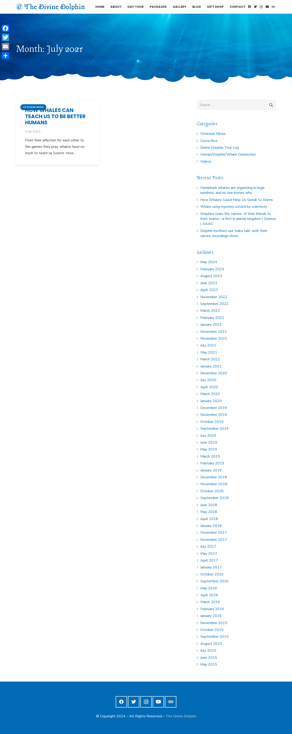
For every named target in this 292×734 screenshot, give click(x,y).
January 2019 (211, 470)
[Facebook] (249, 7)
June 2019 (208, 442)
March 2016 (210, 601)
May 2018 (208, 511)
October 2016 (212, 574)
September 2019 (214, 428)
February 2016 (212, 609)
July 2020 (208, 380)
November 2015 (213, 622)
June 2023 (208, 283)
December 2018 (213, 477)
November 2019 (213, 414)
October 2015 (212, 629)
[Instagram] (261, 7)
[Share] (5, 55)
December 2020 (213, 373)
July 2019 (208, 435)
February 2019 (212, 463)
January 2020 (211, 400)
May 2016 (208, 588)
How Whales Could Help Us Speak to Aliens (236, 199)
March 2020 (210, 393)
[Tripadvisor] (273, 7)
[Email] (5, 46)
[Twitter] (255, 7)
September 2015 (214, 636)
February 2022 (212, 317)
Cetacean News (213, 133)
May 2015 (208, 664)
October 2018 (212, 491)
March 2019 (210, 456)
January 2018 (211, 525)
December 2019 (213, 407)
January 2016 (211, 615)
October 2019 (212, 421)
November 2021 (213, 338)
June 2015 (208, 657)
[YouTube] (267, 7)
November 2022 (213, 296)
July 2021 (208, 345)
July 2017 (208, 546)
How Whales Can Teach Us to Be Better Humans (55, 116)
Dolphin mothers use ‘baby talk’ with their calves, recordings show (233, 233)
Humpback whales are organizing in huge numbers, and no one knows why (232, 190)
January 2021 (211, 366)
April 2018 (209, 518)
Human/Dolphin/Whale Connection (228, 154)
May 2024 (208, 262)
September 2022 (214, 303)
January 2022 (211, 324)
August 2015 (211, 643)
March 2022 (210, 310)
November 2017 (213, 539)
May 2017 (208, 553)
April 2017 (209, 560)
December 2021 (213, 331)
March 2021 (210, 359)
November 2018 (213, 484)
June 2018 (208, 505)
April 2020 (209, 387)
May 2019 (208, 449)
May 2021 (208, 352)
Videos (205, 161)
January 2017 (211, 567)
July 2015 (208, 650)
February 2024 (212, 269)
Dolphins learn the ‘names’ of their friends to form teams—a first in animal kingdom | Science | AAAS (238, 218)
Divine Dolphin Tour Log (219, 147)
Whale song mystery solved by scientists (233, 206)
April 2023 (209, 289)
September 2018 (214, 497)
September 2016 (214, 581)
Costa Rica (208, 140)
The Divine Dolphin (181, 716)
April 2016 (209, 595)
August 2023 (211, 276)
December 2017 (213, 532)
